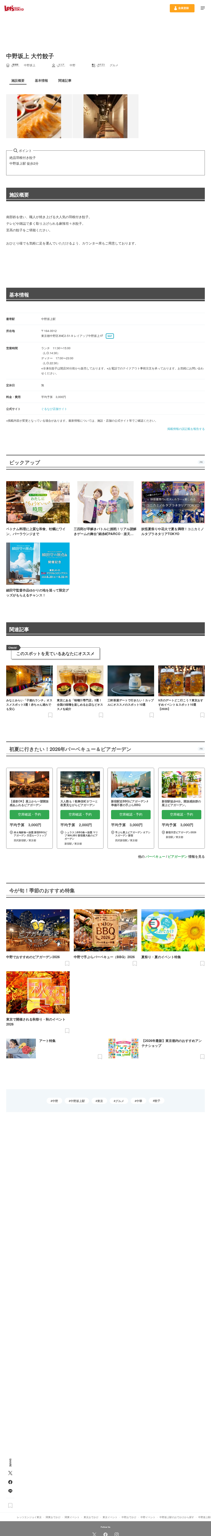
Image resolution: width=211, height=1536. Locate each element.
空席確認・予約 (29, 814)
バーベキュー (155, 856)
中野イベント (148, 1517)
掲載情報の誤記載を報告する (186, 429)
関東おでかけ (53, 1517)
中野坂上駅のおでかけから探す (176, 1517)
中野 (55, 1101)
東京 (100, 1101)
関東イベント (72, 1517)
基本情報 (19, 294)
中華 (139, 1101)
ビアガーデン (178, 856)
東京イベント (110, 1517)
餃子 (157, 1100)
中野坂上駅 (77, 1101)
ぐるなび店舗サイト (54, 409)
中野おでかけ (129, 1517)
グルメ (119, 1101)
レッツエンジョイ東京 (29, 1517)
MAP (110, 336)
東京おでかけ (91, 1517)
